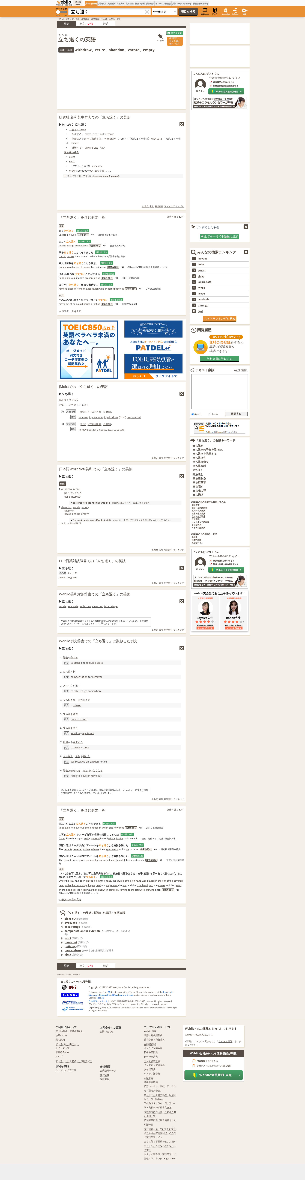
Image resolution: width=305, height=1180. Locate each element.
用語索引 (159, 206)
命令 (97, 170)
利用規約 (60, 1039)
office (97, 303)
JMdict (110, 992)
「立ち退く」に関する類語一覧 (70, 523)
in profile (111, 889)
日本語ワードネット (98, 1001)
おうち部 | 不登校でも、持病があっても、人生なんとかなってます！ (160, 1146)
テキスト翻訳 (204, 370)
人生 (139, 502)
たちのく (74, 399)
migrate (72, 577)
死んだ (123, 502)
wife (103, 503)
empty (85, 507)
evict (72, 161)
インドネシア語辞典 (200, 522)
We (72, 761)
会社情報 (104, 1074)
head (108, 880)
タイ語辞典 (196, 525)
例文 (82, 23)
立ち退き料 (69, 671)
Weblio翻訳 (240, 369)
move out (64, 303)
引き (147, 520)
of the (88, 827)
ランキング (169, 206)
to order (75, 662)
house (72, 234)
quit (75, 277)
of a (96, 429)
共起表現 (120, 3)
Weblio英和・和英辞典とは (69, 1031)
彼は (135, 502)
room (86, 747)
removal (97, 677)
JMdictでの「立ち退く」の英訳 (83, 386)
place (97, 277)
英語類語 (111, 3)
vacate (75, 143)
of (71, 303)
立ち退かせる (71, 152)
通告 (75, 714)
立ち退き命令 (201, 461)
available (203, 299)
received (80, 761)
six (127, 849)
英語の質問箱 (151, 1082)
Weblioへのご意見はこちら (199, 1034)
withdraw (110, 138)
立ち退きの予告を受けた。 (209, 449)
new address (73, 950)
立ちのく (74, 404)
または (86, 770)
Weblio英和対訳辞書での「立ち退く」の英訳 (94, 594)
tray (72, 880)
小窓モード (205, 14)
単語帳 (195, 537)
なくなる (77, 493)
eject (72, 156)
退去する (78, 742)
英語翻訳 (150, 3)
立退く (62, 404)
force (74, 775)
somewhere (81, 245)
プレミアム (226, 14)
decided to (77, 267)
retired (79, 503)
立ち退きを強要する (205, 453)
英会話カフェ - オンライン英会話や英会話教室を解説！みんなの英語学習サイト (160, 1133)
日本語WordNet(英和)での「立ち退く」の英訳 (95, 469)
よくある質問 (225, 1041)
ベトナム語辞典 (198, 528)
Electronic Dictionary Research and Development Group (131, 993)
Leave (96, 176)
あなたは (117, 520)
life (89, 503)
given (82, 860)
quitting (70, 946)
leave (87, 267)
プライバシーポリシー (67, 1043)
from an (81, 288)
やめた (146, 502)
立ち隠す (198, 486)
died (108, 503)
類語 (105, 23)
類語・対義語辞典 (153, 1035)
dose (201, 276)
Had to (62, 256)
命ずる (74, 657)
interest (75, 496)
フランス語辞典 (152, 1060)
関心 (66, 493)
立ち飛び (198, 494)
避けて (87, 138)
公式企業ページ (108, 1070)
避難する (77, 147)
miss (201, 264)
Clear (62, 838)
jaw (124, 885)
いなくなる (96, 770)
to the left (133, 889)
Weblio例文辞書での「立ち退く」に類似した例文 (98, 641)
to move (83, 429)
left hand (136, 880)
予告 (77, 756)
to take (62, 245)
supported (112, 885)
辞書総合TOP (62, 1052)
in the (158, 880)
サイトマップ (62, 1048)
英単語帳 (130, 3)
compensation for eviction (82, 931)
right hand (142, 885)
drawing (150, 889)
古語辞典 (195, 519)
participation (114, 288)
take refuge (91, 147)
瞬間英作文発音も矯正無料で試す (174, 41)
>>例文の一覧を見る (70, 311)
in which (103, 827)
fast (200, 311)
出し (104, 170)
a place (99, 662)
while (68, 885)
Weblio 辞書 (64, 19)
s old (80, 303)
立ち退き (68, 700)
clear (95, 134)
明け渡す (69, 510)
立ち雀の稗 (199, 490)
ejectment (88, 733)
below (97, 880)
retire (76, 489)
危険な (75, 138)
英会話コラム (197, 543)
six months (92, 860)
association (92, 288)
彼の (114, 502)
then (94, 889)
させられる (74, 770)
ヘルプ (59, 1056)
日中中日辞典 (151, 1052)
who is (111, 838)
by (102, 520)
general (95, 838)
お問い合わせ (107, 1031)
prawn (202, 270)
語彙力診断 (196, 540)
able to (69, 277)
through (203, 305)
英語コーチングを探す (182, 3)
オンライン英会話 (163, 3)
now (116, 827)
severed (178, 880)
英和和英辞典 (91, 3)
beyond (203, 258)
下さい (88, 176)
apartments (112, 849)
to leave (83, 417)
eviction (75, 733)
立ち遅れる (199, 478)
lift (60, 889)
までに (131, 520)
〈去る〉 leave (77, 129)
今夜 (126, 520)
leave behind (72, 513)
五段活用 (96, 412)
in (123, 288)
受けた (86, 756)
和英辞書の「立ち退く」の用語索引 (68, 974)
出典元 (145, 206)
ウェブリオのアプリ (66, 1070)
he (74, 503)
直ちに (70, 176)
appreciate (204, 282)
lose (67, 496)
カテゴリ (179, 206)
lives (121, 827)
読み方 (62, 399)
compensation (79, 677)
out (102, 134)
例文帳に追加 (82, 230)
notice (86, 849)
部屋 (65, 742)
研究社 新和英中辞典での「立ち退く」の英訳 (94, 117)
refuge (70, 245)
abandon (66, 507)
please (114, 176)
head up (70, 889)
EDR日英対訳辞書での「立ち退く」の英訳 (92, 560)
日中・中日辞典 (198, 513)
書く (86, 404)
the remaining (79, 885)
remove (109, 134)
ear (164, 880)
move (88, 134)
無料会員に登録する (219, 359)
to (90, 417)
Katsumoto (65, 267)
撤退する (96, 138)
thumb (120, 880)
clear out (135, 417)
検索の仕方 (61, 1035)
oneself (72, 288)
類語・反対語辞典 (199, 508)
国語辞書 (195, 505)
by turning (121, 889)
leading (120, 838)
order (72, 170)
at (102, 147)
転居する (77, 134)
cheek (161, 885)
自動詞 (107, 412)
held (98, 885)
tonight (107, 520)
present (89, 277)
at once (104, 176)
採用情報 (104, 1079)
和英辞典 (95, 19)
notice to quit (78, 719)
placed (89, 880)
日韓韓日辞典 (151, 1056)
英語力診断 (140, 3)
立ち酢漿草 (199, 482)
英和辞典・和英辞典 (80, 19)
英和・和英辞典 (198, 511)
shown (101, 889)
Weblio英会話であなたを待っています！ (220, 593)
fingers (91, 885)
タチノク (72, 573)
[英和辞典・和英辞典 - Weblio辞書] (64, 2)
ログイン (235, 14)
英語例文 (102, 3)
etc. (109, 429)
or (105, 288)
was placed (148, 880)
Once (62, 880)
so (85, 838)
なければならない (161, 520)
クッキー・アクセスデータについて (74, 1060)
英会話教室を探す (201, 3)
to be (61, 277)
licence (100, 997)
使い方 (214, 14)
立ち (76, 176)
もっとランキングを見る (219, 319)
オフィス (138, 520)
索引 (151, 206)
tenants (68, 849)
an (87, 761)
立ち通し (198, 474)
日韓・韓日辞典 (198, 516)
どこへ (66, 685)
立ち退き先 (84, 700)
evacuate (156, 138)
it (88, 838)
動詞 (83, 412)
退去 (65, 657)
